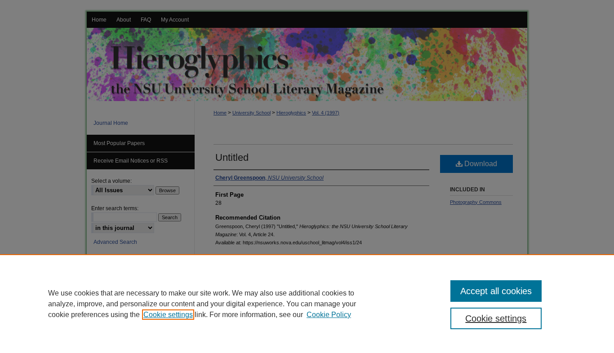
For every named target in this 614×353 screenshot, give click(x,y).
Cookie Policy (329, 314)
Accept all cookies (496, 291)
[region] (307, 303)
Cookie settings (168, 314)
